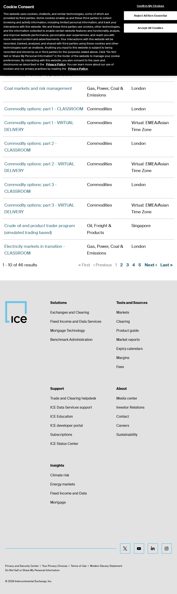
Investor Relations (130, 407)
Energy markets (62, 484)
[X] (125, 548)
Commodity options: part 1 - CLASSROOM (43, 109)
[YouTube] (139, 548)
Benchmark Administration (71, 339)
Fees (120, 367)
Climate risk (59, 475)
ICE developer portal (66, 425)
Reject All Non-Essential (150, 15)
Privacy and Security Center (22, 566)
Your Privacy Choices (54, 566)
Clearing (123, 321)
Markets (122, 312)
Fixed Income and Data (68, 493)
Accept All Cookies (150, 28)
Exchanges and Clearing (69, 312)
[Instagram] (166, 548)
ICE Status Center (64, 443)
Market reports (128, 339)
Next (151, 265)
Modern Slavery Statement (106, 566)
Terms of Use (79, 566)
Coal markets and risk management (38, 88)
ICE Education (61, 416)
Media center (126, 398)
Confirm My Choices (150, 6)
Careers (122, 425)
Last (166, 265)
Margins (122, 357)
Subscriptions (61, 434)
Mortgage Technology (67, 330)
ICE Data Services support (71, 407)
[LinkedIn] (153, 548)
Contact (122, 416)
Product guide (127, 330)
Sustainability (126, 434)
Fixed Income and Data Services (75, 321)
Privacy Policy (56, 64)
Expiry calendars (129, 348)
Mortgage (58, 502)
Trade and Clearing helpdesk (73, 398)
